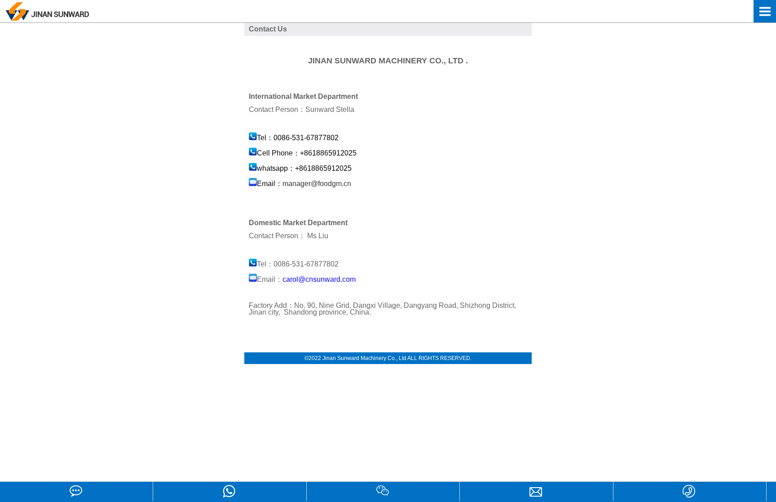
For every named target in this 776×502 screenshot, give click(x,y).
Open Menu (765, 11)
